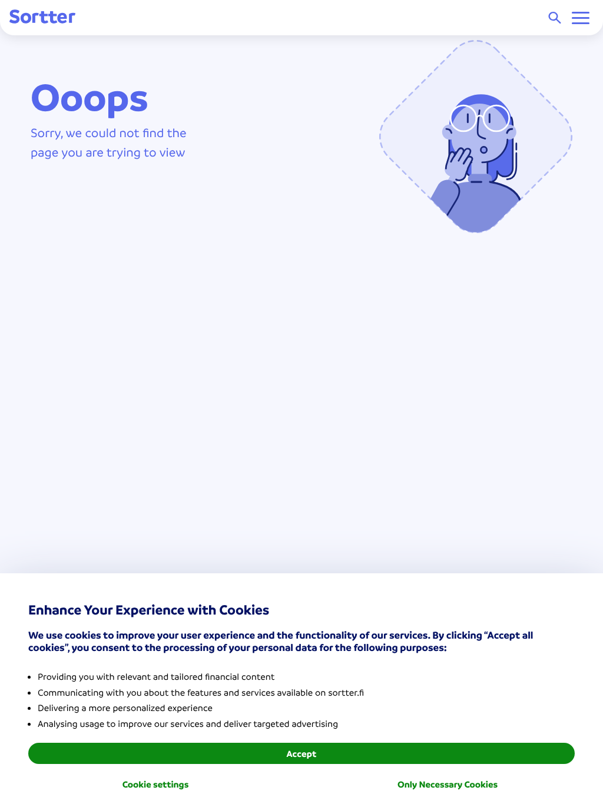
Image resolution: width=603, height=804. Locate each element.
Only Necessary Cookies (447, 784)
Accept (301, 753)
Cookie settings (155, 784)
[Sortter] (42, 17)
